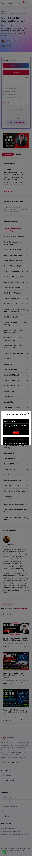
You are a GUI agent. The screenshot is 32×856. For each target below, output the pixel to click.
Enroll (16, 433)
